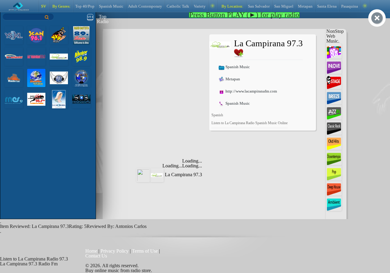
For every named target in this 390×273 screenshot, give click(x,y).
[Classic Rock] (334, 126)
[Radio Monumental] (14, 56)
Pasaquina (349, 6)
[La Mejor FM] (81, 56)
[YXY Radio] (59, 35)
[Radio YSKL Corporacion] (14, 35)
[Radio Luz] (14, 77)
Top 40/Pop (84, 6)
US (89, 17)
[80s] (334, 50)
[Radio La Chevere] (36, 56)
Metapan (305, 6)
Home (91, 251)
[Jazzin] (334, 111)
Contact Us (96, 255)
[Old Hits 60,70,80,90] (334, 142)
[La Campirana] (59, 56)
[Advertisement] (158, 72)
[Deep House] (334, 187)
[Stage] (334, 81)
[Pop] (334, 172)
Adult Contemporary (145, 6)
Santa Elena (327, 6)
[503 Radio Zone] (81, 98)
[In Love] (334, 65)
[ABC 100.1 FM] (59, 77)
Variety (200, 6)
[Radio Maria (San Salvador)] (59, 98)
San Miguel (283, 6)
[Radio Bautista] (81, 35)
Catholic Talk (178, 6)
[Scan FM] (36, 35)
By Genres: (61, 6)
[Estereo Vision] (36, 77)
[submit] (47, 17)
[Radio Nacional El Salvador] (14, 98)
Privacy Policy (115, 251)
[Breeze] (334, 96)
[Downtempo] (334, 157)
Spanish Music (111, 6)
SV (43, 6)
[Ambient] (334, 202)
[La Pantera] (36, 98)
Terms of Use (145, 251)
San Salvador (259, 6)
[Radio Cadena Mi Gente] (81, 77)
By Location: (232, 6)
